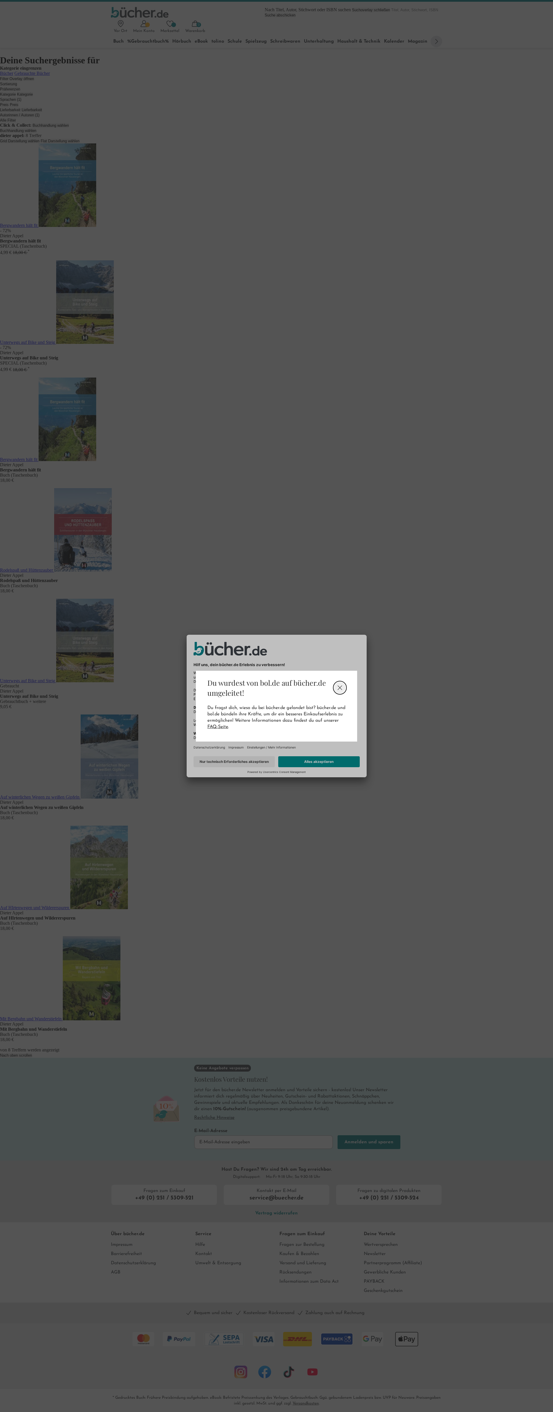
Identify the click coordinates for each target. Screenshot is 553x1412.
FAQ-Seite (217, 727)
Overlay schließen (340, 687)
